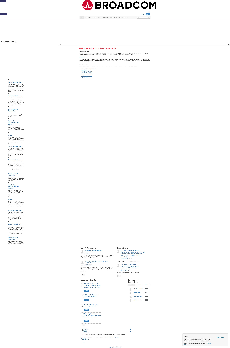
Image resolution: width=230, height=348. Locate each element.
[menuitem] (143, 14)
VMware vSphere (87, 253)
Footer (83, 342)
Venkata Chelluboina (125, 258)
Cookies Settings (220, 337)
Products (85, 328)
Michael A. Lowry (138, 299)
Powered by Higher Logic (115, 347)
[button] (149, 12)
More (83, 274)
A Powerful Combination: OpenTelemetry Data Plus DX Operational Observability (129, 266)
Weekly (139, 284)
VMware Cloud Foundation (86, 76)
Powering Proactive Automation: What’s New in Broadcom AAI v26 (92, 315)
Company (85, 331)
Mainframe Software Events (86, 72)
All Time (146, 284)
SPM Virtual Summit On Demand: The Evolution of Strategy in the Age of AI (92, 285)
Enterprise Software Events (86, 71)
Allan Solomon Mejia (138, 288)
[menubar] (143, 14)
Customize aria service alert (93, 250)
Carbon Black (84, 70)
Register (143, 14)
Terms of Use (86, 339)
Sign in (147, 14)
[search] (149, 18)
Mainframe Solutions (15, 82)
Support (84, 330)
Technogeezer (137, 292)
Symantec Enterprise (15, 96)
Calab (87, 264)
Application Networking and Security (13, 122)
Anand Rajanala (124, 269)
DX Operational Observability (124, 270)
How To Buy (85, 332)
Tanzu (10, 135)
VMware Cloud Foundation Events (89, 265)
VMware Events (84, 77)
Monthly (131, 284)
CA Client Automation (123, 259)
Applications (85, 329)
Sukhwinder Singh (138, 296)
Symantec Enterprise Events (87, 73)
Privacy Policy (107, 337)
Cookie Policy (113, 337)
